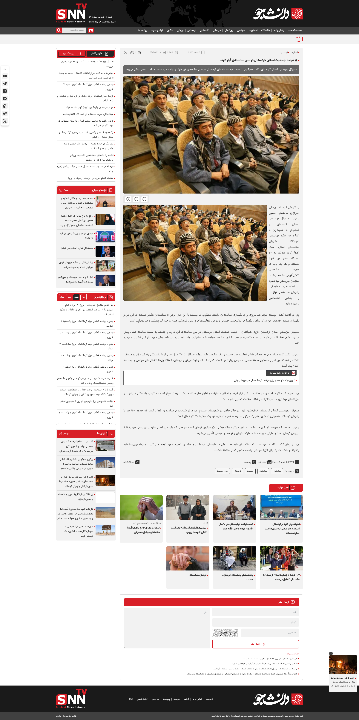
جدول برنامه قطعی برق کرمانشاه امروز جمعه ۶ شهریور (88, 369)
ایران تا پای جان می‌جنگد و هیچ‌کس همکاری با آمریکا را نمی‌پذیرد (75, 279)
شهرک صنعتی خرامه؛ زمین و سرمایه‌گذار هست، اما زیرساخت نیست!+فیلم (78, 531)
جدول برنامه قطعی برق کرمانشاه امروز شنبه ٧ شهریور (268, 39)
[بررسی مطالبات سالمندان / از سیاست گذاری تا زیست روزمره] (187, 507)
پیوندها (166, 699)
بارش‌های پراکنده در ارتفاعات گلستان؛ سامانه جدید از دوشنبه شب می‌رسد (86, 75)
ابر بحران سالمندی (197, 575)
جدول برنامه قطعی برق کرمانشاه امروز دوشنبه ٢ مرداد (87, 358)
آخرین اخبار (96, 53)
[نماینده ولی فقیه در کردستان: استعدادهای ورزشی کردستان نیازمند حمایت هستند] (281, 507)
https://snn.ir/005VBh (284, 462)
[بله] (5, 98)
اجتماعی (191, 30)
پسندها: (247, 462)
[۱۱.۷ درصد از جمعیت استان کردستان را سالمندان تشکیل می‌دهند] (281, 558)
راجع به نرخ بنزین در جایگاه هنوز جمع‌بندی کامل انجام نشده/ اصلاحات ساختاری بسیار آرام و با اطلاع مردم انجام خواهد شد (77, 221)
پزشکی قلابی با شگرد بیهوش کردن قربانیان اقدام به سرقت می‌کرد (76, 265)
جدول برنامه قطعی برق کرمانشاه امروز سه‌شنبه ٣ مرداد (86, 346)
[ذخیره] (132, 52)
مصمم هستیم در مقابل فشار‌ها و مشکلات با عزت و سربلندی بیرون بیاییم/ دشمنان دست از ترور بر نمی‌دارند (77, 203)
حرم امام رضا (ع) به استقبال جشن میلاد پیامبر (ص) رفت (85, 169)
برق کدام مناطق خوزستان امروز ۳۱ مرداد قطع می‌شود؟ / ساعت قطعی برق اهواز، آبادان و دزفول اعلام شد (86, 310)
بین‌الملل (229, 30)
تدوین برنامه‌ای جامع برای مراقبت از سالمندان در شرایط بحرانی (264, 380)
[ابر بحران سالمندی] (187, 558)
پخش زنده (279, 30)
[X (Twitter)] (5, 121)
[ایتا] (5, 106)
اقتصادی (204, 30)
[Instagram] (5, 91)
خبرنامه (177, 699)
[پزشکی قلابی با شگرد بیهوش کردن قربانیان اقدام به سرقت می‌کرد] (105, 265)
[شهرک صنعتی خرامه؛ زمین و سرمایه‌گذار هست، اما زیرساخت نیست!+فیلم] (105, 530)
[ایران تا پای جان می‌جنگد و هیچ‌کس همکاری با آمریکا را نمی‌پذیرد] (105, 280)
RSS (131, 699)
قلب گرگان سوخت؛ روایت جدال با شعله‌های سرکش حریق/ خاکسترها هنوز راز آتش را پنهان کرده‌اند (86, 392)
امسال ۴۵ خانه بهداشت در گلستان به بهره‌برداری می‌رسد (87, 64)
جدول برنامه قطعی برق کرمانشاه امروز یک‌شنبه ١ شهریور (87, 323)
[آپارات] (5, 113)
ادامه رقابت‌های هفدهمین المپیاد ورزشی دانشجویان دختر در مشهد (91, 157)
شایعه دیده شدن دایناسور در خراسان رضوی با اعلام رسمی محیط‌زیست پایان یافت (85, 381)
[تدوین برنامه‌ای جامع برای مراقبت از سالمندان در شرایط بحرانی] (141, 507)
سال (62, 297)
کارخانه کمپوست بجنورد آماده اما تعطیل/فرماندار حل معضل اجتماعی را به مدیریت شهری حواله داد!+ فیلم (75, 514)
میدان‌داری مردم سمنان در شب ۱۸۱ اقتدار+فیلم (88, 114)
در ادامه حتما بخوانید (279, 373)
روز (83, 297)
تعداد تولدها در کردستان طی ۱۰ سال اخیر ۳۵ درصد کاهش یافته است (236, 526)
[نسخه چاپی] (125, 52)
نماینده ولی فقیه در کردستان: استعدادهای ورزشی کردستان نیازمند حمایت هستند (282, 529)
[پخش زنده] (91, 30)
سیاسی (241, 30)
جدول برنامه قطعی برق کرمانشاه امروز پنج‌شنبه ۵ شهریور (86, 335)
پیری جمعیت (222, 471)
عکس (170, 30)
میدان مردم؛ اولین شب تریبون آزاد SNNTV (76, 236)
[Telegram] (5, 83)
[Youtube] (5, 76)
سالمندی (263, 471)
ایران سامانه (60, 716)
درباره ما (209, 699)
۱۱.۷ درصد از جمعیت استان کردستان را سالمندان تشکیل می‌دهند (281, 577)
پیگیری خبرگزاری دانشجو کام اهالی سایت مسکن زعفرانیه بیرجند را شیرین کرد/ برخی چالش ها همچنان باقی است (75, 464)
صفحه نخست (295, 30)
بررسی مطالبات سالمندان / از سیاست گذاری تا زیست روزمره (188, 530)
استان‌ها (253, 30)
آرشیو (186, 699)
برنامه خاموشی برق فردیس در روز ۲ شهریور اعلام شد (86, 403)
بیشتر (63, 190)
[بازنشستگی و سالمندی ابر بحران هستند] (234, 558)
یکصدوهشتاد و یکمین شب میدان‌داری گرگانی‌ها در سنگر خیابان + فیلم (86, 135)
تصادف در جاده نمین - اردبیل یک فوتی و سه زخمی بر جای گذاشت (88, 146)
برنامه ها (142, 30)
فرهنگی (217, 30)
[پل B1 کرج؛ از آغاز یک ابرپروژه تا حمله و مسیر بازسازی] (105, 497)
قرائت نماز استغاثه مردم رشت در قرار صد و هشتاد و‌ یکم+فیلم (85, 98)
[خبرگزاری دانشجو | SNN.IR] (278, 14)
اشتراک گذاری (128, 462)
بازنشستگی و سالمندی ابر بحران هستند (237, 577)
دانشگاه (265, 30)
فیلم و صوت (157, 30)
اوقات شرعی (142, 699)
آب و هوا (155, 699)
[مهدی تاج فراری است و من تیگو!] (105, 251)
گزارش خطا (262, 462)
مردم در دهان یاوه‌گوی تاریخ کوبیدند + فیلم (89, 107)
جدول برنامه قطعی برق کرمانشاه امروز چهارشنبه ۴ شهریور (86, 415)
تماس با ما (197, 699)
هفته (76, 297)
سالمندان (277, 471)
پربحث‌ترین (68, 53)
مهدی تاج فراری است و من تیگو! (77, 248)
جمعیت (250, 471)
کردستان (284, 53)
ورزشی (180, 30)
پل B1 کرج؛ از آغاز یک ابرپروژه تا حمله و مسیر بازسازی (75, 497)
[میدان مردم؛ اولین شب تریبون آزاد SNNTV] (105, 236)
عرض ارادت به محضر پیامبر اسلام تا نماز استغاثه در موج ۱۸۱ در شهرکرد (85, 123)
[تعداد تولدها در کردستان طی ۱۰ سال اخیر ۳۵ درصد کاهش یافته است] (234, 507)
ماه (69, 297)
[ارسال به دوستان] (139, 52)
